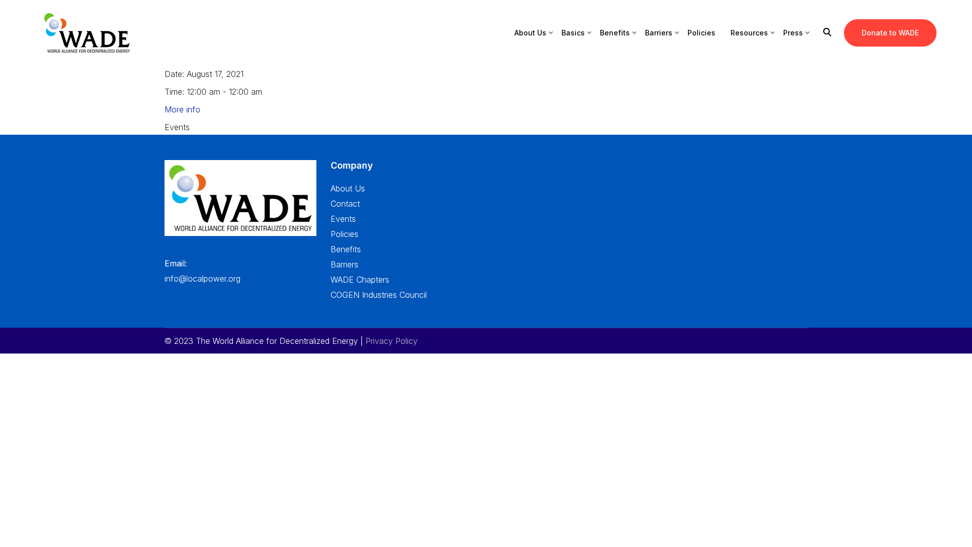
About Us (530, 32)
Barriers (658, 32)
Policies (701, 32)
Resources (749, 32)
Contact (345, 204)
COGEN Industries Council (379, 295)
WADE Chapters (360, 280)
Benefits (615, 32)
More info (182, 109)
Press (793, 32)
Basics (573, 32)
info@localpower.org (202, 279)
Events (343, 219)
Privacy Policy (392, 341)
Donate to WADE (890, 32)
